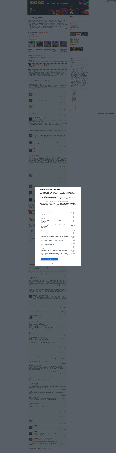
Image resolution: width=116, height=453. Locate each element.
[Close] (79, 189)
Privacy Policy (64, 263)
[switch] (73, 213)
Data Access (58, 263)
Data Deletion (51, 263)
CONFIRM (49, 259)
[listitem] (58, 210)
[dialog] (58, 226)
